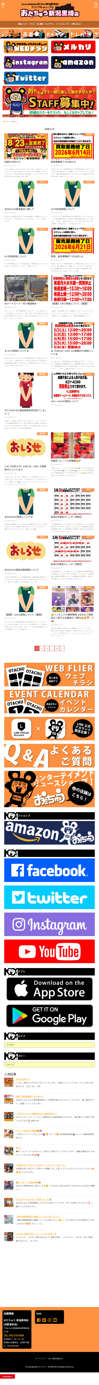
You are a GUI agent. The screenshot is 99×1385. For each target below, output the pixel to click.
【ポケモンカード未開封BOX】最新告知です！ (37, 1114)
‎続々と (19, 1148)
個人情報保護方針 (56, 1359)
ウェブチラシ (49, 24)
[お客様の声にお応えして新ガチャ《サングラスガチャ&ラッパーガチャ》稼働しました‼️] (9, 1168)
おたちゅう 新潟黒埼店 (48, 1367)
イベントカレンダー (63, 24)
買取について (23, 24)
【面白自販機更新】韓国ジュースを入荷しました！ (38, 1217)
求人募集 (40, 24)
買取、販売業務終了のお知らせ (30, 1096)
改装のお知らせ (23, 1079)
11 (57, 648)
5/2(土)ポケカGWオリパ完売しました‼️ (34, 1199)
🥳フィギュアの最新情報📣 (28, 1182)
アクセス (32, 24)
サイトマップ (40, 1359)
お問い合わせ (76, 24)
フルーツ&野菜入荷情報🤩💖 (29, 1131)
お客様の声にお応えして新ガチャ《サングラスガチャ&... (41, 1165)
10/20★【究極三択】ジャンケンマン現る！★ (36, 1234)
